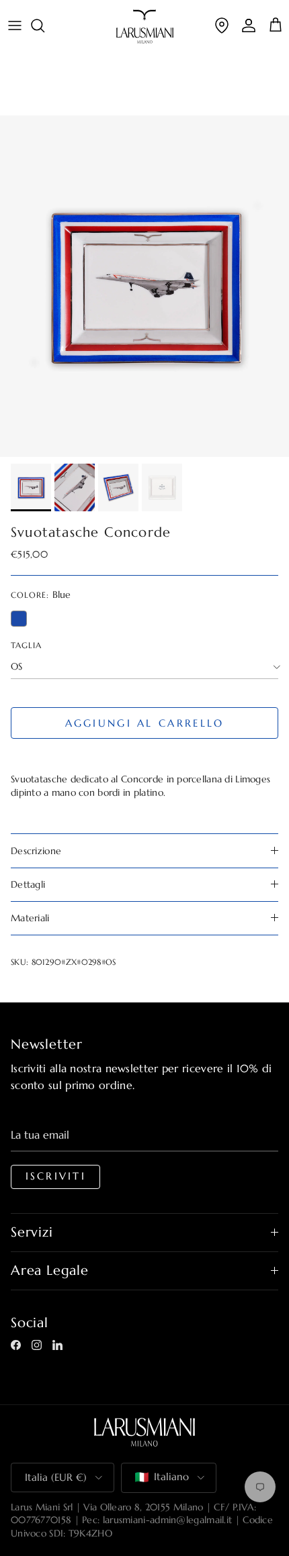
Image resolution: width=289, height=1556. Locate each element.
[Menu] (15, 25)
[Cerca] (44, 25)
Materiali (30, 918)
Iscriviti (56, 1176)
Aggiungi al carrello (144, 723)
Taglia (26, 645)
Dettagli (28, 884)
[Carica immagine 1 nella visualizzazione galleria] (144, 286)
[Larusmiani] (144, 26)
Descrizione (36, 851)
